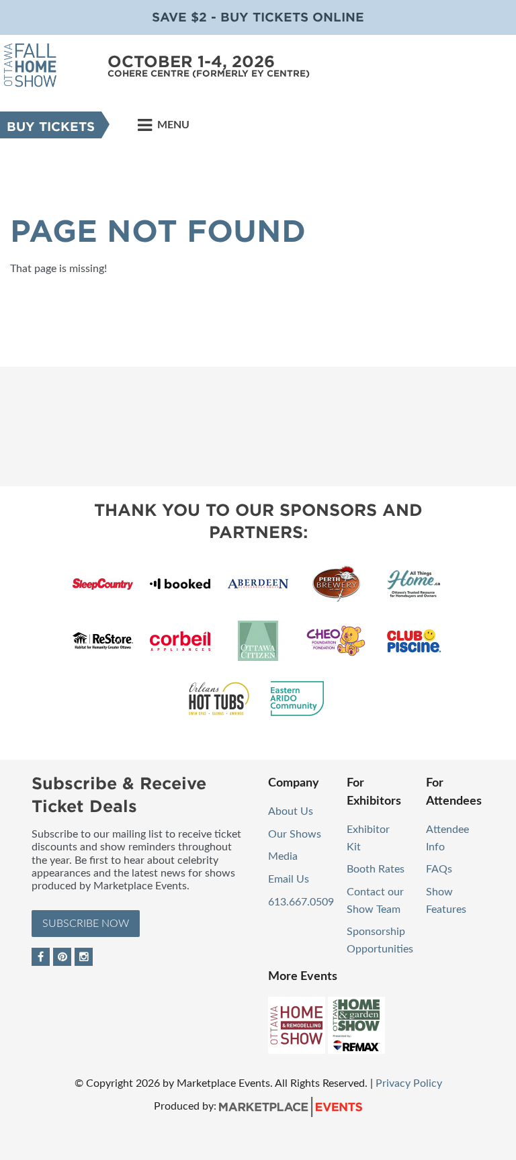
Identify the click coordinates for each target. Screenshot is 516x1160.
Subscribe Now (85, 923)
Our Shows (294, 834)
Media (283, 856)
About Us (290, 811)
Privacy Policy (409, 1083)
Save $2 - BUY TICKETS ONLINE (258, 17)
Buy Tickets (51, 127)
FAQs (439, 869)
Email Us (288, 879)
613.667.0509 (301, 902)
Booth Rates (375, 869)
